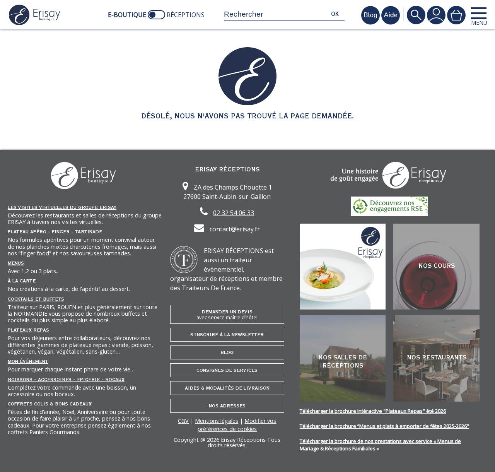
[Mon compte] (436, 14)
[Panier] (456, 14)
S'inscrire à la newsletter (227, 335)
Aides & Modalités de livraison (227, 388)
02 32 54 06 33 (233, 213)
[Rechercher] (416, 14)
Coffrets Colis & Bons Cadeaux (50, 404)
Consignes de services (227, 370)
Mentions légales (216, 420)
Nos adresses (227, 406)
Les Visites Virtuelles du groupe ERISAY (62, 207)
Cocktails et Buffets (36, 299)
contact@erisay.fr (235, 229)
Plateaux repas (28, 330)
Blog (227, 352)
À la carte (22, 281)
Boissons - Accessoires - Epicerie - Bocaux (66, 379)
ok (335, 14)
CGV (183, 420)
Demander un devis (227, 315)
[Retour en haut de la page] (479, 456)
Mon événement (28, 361)
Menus (16, 263)
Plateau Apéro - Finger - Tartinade (55, 232)
